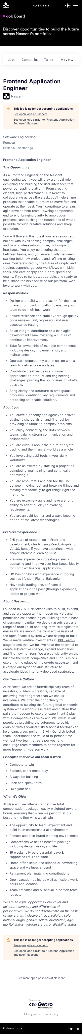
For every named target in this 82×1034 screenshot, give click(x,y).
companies (29, 60)
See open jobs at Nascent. (31, 114)
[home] (5, 5)
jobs (11, 60)
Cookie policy (50, 1014)
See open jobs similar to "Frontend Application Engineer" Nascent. (44, 121)
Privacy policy (32, 1014)
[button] (75, 5)
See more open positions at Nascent (41, 978)
